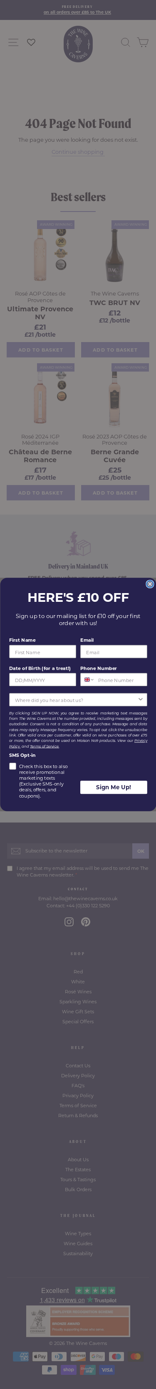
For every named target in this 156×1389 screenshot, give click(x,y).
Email (87, 640)
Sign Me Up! (113, 787)
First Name (22, 640)
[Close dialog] (150, 584)
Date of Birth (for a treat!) (40, 668)
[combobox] (87, 679)
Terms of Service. (44, 746)
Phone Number (98, 668)
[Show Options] (140, 700)
